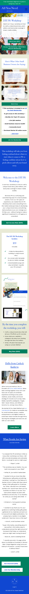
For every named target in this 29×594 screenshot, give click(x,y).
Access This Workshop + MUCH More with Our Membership (14, 47)
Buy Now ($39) (14, 351)
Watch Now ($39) (14, 41)
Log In (14, 587)
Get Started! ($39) (11, 563)
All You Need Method (15, 388)
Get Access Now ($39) (14, 223)
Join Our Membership (14, 140)
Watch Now (14, 104)
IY (23, 202)
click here (15, 133)
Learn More (14, 427)
